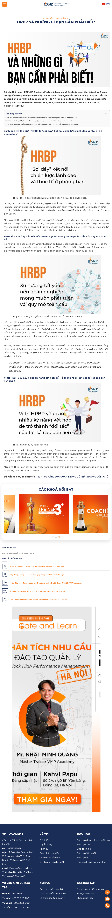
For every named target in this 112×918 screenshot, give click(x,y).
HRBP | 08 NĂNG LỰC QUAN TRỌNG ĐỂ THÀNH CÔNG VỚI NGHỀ (72, 476)
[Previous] (9, 516)
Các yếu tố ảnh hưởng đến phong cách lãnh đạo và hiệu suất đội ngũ (39, 599)
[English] (108, 4)
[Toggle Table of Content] (105, 114)
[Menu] (4, 4)
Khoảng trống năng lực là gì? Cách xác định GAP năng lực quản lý (37, 591)
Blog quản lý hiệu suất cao (56, 18)
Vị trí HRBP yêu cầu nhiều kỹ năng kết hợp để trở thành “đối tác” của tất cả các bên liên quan (42, 124)
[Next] (102, 516)
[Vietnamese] (103, 4)
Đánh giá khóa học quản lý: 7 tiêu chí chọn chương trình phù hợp (37, 566)
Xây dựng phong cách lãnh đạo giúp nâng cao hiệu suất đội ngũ (37, 575)
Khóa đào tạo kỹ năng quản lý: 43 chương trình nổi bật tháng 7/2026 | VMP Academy (46, 583)
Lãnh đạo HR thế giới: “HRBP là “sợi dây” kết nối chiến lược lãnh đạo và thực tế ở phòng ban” (41, 117)
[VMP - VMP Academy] (56, 4)
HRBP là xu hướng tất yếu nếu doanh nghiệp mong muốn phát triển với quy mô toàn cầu (39, 121)
